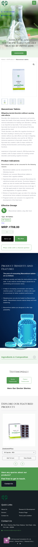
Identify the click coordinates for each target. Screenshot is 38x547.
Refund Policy (19, 541)
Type (3, 216)
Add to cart (7, 239)
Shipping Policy (28, 541)
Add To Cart (10, 458)
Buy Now (21, 238)
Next (22, 464)
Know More (19, 53)
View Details (27, 458)
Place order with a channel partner (16, 247)
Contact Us (9, 483)
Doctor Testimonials (13, 380)
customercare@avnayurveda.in (12, 530)
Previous (15, 464)
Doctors (3, 512)
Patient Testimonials (25, 380)
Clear (2, 223)
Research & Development (27, 509)
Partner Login (7, 15)
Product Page (23, 512)
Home (3, 59)
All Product (10, 59)
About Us (4, 509)
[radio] (6, 220)
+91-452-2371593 (9, 12)
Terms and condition (25, 515)
